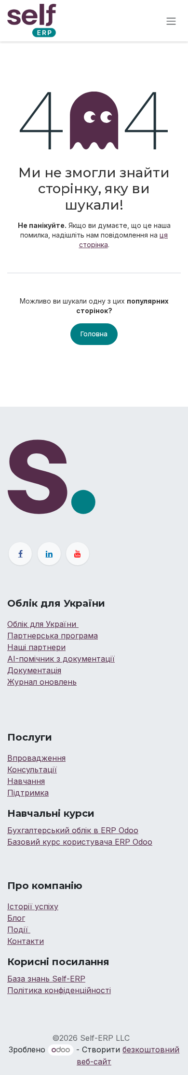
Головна (94, 333)
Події (18, 929)
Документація (34, 670)
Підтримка (28, 792)
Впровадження (36, 758)
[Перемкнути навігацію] (171, 21)
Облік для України (43, 624)
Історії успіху (32, 906)
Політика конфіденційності (59, 990)
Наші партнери (36, 647)
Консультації (32, 769)
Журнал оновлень (42, 682)
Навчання (26, 781)
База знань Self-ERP (46, 978)
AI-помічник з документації (61, 659)
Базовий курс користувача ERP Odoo (79, 842)
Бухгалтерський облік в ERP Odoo (72, 830)
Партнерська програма (52, 635)
